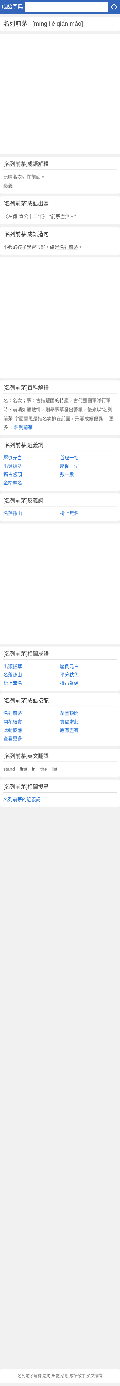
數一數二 (69, 474)
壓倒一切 (69, 466)
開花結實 (12, 721)
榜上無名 (69, 513)
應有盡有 (69, 730)
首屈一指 (69, 457)
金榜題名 (12, 482)
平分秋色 (69, 674)
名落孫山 (12, 513)
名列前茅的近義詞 (22, 799)
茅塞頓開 (69, 713)
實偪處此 (69, 721)
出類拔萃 (12, 466)
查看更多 (12, 738)
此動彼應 (12, 730)
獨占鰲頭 (12, 474)
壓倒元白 (12, 457)
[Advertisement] (60, 94)
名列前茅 (23, 427)
